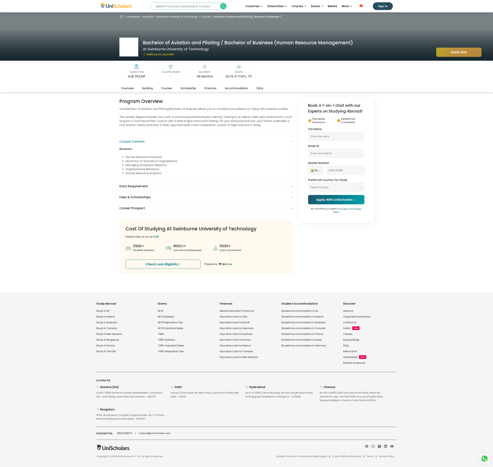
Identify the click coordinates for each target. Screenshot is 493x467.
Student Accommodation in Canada (303, 328)
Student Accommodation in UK (299, 310)
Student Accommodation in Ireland (302, 316)
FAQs (260, 88)
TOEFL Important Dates (171, 345)
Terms (346, 208)
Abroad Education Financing (237, 310)
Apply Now (459, 52)
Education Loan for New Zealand (239, 357)
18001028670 (124, 433)
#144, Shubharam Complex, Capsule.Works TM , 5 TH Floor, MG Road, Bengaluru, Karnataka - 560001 (130, 416)
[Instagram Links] (373, 446)
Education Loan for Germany (237, 328)
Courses (206, 16)
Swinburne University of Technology (177, 16)
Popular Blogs (351, 339)
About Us (348, 310)
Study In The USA (106, 351)
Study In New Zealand (109, 334)
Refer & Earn (350, 351)
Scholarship (188, 88)
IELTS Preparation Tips (170, 322)
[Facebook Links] (366, 446)
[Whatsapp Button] (484, 458)
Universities (132, 16)
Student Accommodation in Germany (303, 345)
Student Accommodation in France (302, 334)
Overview (127, 88)
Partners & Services (354, 363)
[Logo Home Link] (112, 449)
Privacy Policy (386, 456)
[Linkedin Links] (385, 446)
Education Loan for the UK (235, 322)
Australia (148, 16)
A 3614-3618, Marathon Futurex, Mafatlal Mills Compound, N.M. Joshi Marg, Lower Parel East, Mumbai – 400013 (129, 394)
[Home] (121, 17)
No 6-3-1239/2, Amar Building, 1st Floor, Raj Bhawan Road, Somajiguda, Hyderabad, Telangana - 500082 (279, 394)
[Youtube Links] (391, 446)
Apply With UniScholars (334, 200)
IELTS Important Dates (170, 328)
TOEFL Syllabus (166, 339)
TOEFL (161, 334)
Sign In (382, 6)
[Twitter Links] (379, 446)
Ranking (147, 88)
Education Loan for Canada (236, 351)
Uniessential (350, 357)
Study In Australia (106, 322)
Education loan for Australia (236, 334)
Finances (210, 88)
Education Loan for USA (233, 316)
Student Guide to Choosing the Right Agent (301, 456)
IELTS (160, 310)
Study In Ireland (105, 316)
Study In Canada (106, 328)
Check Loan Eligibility (162, 264)
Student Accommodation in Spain (301, 339)
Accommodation (236, 88)
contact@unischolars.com (154, 433)
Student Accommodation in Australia (303, 322)
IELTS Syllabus (166, 316)
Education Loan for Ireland (235, 345)
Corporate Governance (356, 316)
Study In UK (102, 310)
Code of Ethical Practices (346, 456)
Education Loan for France (235, 339)
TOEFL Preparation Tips (171, 351)
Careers (347, 334)
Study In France (105, 345)
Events (332, 6)
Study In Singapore (107, 339)
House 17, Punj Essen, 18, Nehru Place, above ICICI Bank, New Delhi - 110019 (205, 394)
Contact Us (349, 322)
